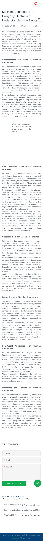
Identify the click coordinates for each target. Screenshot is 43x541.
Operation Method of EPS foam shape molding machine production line (12, 510)
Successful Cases (25, 499)
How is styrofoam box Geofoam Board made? (32, 515)
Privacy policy (25, 538)
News (15, 499)
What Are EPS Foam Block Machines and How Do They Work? (12, 515)
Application (7, 499)
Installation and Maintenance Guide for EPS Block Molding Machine (32, 510)
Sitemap (15, 538)
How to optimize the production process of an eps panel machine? (32, 505)
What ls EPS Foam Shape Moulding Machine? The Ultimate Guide (16, 504)
